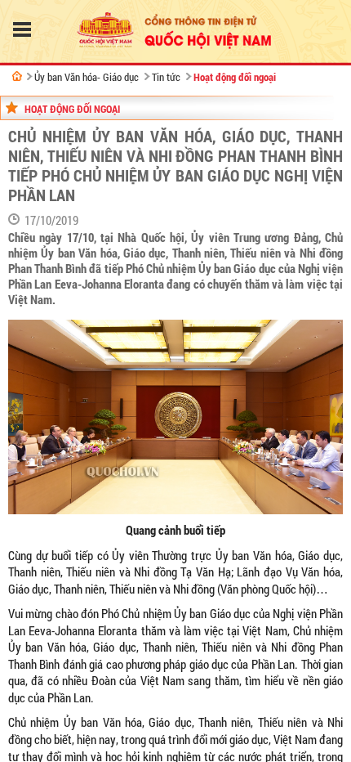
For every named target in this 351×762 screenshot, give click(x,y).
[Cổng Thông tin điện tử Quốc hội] (17, 76)
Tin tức (166, 76)
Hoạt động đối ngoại (234, 76)
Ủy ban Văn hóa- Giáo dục (86, 76)
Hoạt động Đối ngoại (72, 108)
